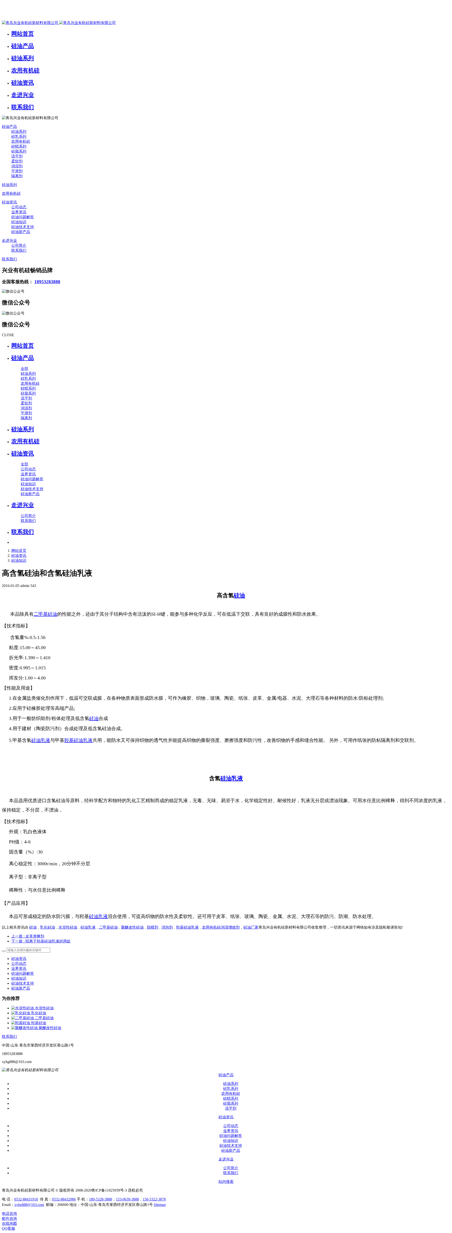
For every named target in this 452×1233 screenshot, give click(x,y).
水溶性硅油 (67, 927)
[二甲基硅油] (23, 1018)
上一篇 (27, 936)
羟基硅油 (38, 1023)
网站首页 (22, 346)
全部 (24, 369)
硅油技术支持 (22, 983)
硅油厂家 (250, 927)
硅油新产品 (20, 988)
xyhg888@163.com (29, 1205)
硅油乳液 (40, 740)
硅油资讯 (18, 556)
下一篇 (41, 941)
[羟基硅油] (21, 1023)
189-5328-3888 (100, 1199)
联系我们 (9, 1037)
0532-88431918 (26, 1199)
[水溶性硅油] (23, 1008)
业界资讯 (18, 968)
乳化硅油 (47, 927)
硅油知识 (18, 560)
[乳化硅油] (21, 1013)
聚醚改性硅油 (132, 927)
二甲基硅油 (45, 614)
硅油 (239, 595)
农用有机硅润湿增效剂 (221, 927)
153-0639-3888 (127, 1199)
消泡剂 (167, 927)
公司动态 (18, 964)
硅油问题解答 (22, 973)
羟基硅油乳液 (78, 740)
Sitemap (160, 1205)
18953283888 (47, 281)
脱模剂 (152, 927)
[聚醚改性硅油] (25, 1028)
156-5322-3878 (154, 1199)
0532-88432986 (64, 1199)
